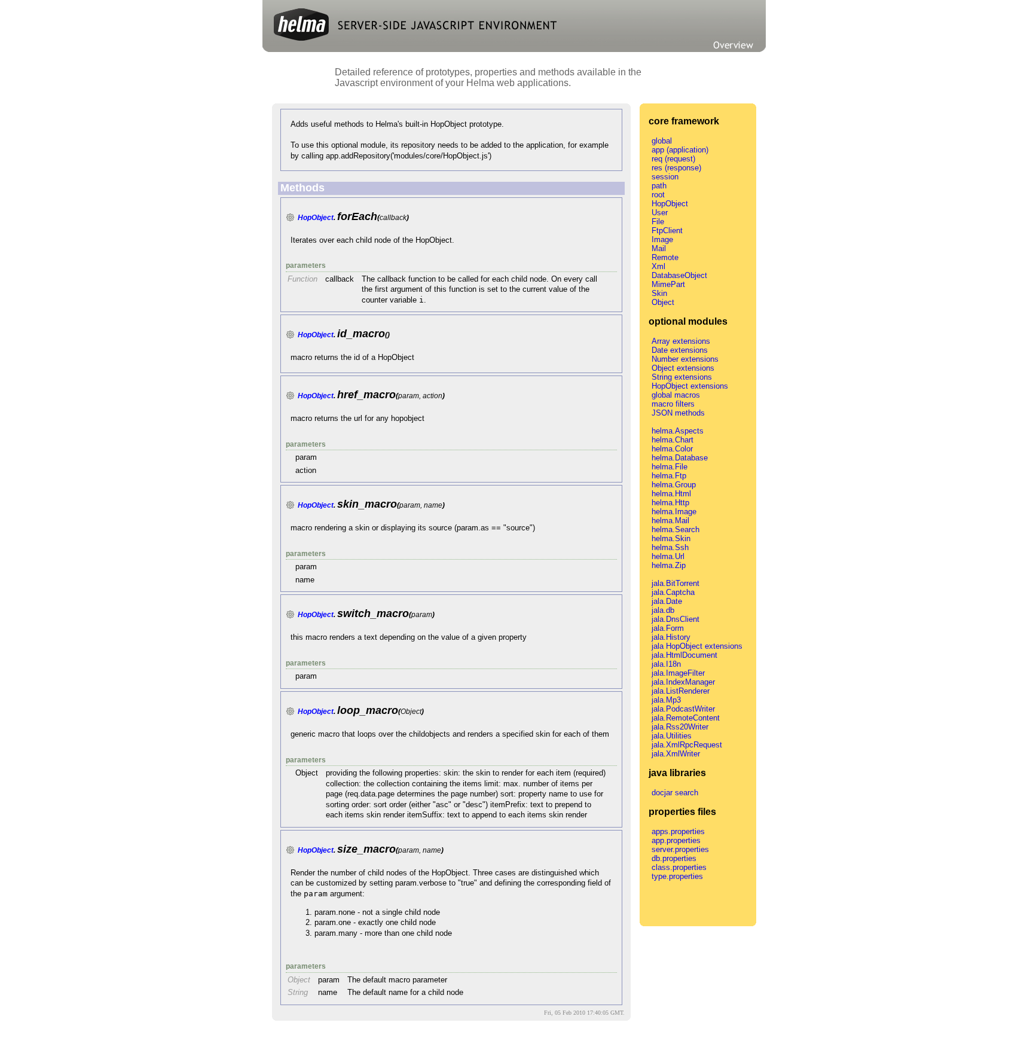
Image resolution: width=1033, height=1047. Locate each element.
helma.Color (672, 448)
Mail (659, 248)
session (665, 176)
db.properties (674, 858)
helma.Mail (670, 520)
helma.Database (680, 457)
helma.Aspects (678, 430)
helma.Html (671, 493)
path (659, 185)
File (658, 221)
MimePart (668, 284)
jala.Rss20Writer (680, 726)
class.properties (679, 867)
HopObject (316, 217)
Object (663, 302)
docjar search (675, 792)
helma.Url (668, 556)
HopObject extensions (690, 385)
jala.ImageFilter (678, 673)
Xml (658, 266)
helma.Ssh (670, 547)
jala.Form (668, 628)
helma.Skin (671, 538)
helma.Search (675, 529)
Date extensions (680, 350)
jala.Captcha (673, 592)
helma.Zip (669, 565)
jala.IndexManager (683, 681)
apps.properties (678, 831)
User (660, 212)
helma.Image (674, 511)
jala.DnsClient (675, 619)
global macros (676, 394)
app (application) (680, 149)
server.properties (680, 849)
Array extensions (681, 341)
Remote (665, 257)
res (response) (676, 167)
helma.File (669, 466)
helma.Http (670, 502)
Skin (659, 293)
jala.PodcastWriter (683, 708)
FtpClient (667, 230)
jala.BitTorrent (675, 583)
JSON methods (678, 412)
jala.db (663, 610)
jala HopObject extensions (697, 646)
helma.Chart (672, 439)
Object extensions (683, 368)
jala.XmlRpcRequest (687, 744)
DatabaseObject (679, 275)
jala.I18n (666, 664)
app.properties (676, 840)
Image (662, 239)
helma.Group (674, 484)
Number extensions (685, 359)
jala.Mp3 (666, 699)
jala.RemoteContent (686, 717)
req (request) (673, 158)
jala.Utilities (672, 735)
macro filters (673, 403)
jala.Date (667, 601)
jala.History (671, 637)
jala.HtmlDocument (684, 655)
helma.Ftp (669, 475)
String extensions (682, 377)
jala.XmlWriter (676, 753)
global (662, 140)
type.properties (677, 876)
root (658, 194)
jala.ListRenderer (681, 690)
